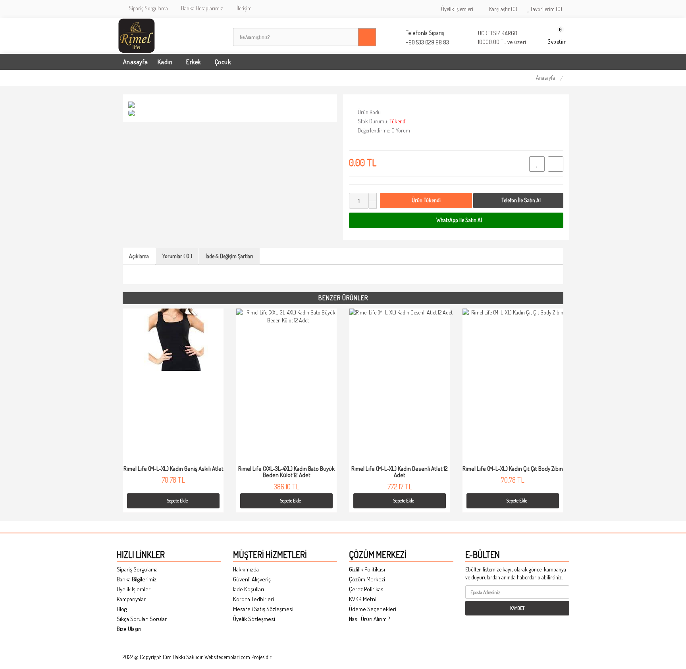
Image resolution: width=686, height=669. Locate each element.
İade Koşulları (248, 589)
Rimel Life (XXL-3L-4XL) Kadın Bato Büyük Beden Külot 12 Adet (286, 472)
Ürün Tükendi (426, 200)
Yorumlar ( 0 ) (177, 256)
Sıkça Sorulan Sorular (142, 619)
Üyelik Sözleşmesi (254, 619)
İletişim (243, 8)
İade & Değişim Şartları (229, 256)
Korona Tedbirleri (253, 599)
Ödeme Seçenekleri (372, 609)
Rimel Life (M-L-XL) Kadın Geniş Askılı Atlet (173, 468)
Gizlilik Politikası (367, 569)
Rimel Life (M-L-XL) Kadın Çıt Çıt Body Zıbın (512, 468)
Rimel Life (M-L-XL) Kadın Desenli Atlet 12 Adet (399, 472)
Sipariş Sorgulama (147, 8)
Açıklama (139, 256)
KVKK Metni (362, 599)
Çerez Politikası (367, 589)
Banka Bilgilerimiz (136, 579)
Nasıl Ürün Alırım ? (369, 619)
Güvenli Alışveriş (252, 579)
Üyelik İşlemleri (456, 9)
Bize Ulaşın (129, 629)
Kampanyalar (131, 599)
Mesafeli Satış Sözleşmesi (263, 609)
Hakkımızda (246, 569)
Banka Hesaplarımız (201, 8)
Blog (122, 609)
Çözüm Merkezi (367, 579)
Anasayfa (545, 77)
